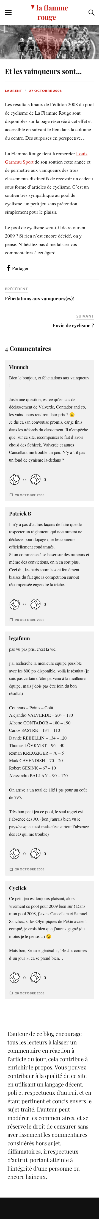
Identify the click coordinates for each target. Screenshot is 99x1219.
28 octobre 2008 (30, 495)
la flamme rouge (52, 12)
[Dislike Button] (35, 479)
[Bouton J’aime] (15, 479)
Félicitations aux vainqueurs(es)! (39, 298)
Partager (20, 268)
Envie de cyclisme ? (73, 325)
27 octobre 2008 (45, 91)
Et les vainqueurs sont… (43, 71)
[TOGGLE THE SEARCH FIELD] (90, 12)
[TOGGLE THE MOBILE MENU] (8, 12)
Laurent (13, 91)
